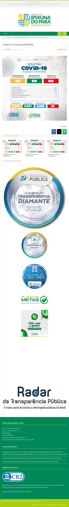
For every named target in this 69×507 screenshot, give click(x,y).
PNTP (9, 491)
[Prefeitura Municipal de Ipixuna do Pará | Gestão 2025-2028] (34, 19)
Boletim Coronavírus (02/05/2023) (54, 155)
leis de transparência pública (31, 487)
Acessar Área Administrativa (48, 505)
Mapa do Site (35, 505)
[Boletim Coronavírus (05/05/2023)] (12, 146)
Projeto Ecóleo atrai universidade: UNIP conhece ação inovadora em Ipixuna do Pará (25, 461)
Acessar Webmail (62, 505)
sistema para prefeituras (24, 485)
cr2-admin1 (8, 49)
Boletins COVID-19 (62, 49)
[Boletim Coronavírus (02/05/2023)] (57, 146)
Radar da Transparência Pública (22, 491)
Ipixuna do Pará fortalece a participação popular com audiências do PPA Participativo (34, 4)
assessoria (44, 485)
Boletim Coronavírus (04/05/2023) (32, 155)
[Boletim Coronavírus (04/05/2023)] (34, 146)
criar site (13, 485)
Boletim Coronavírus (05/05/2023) (9, 155)
